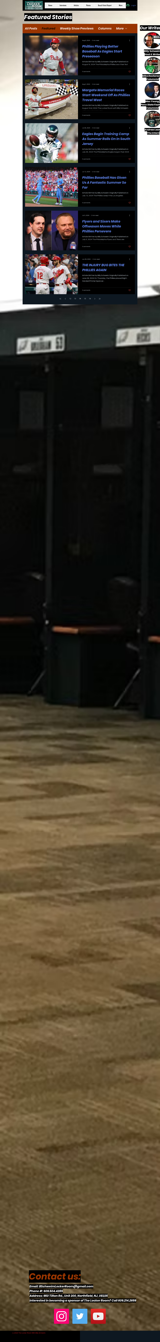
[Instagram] (61, 1316)
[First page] (60, 299)
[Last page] (100, 299)
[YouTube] (98, 1316)
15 (85, 299)
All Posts (31, 28)
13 (75, 299)
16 (90, 299)
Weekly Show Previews (76, 28)
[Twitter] (79, 1316)
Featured (48, 28)
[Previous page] (65, 299)
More (120, 28)
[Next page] (95, 299)
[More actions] (130, 40)
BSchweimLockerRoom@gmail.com (66, 1286)
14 (80, 299)
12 (70, 299)
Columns (105, 28)
